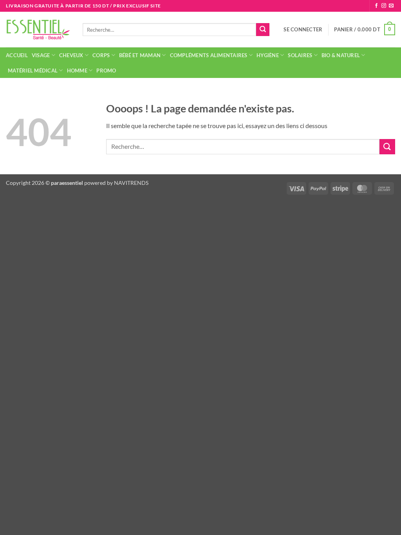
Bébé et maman (140, 55)
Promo (106, 70)
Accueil (17, 55)
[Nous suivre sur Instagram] (383, 6)
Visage (41, 55)
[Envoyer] (262, 29)
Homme (77, 70)
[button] (303, 29)
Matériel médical (33, 70)
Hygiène (267, 55)
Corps (101, 55)
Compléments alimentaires (208, 55)
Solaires (300, 55)
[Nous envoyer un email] (391, 6)
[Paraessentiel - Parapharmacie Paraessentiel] (38, 30)
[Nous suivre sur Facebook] (376, 6)
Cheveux (71, 55)
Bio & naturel (341, 55)
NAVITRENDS (131, 182)
